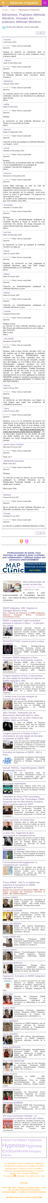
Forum (13, 10)
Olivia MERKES (10, 1021)
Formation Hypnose (26, 1140)
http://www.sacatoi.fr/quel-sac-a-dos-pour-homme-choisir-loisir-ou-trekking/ (24, 430)
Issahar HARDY (10, 897)
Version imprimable (31, 27)
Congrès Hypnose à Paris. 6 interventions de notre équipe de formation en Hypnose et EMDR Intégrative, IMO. (24, 678)
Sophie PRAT (9, 1008)
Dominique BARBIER (13, 1103)
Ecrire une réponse (14, 27)
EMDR (6, 1140)
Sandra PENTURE (11, 937)
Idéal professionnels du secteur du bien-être (34, 583)
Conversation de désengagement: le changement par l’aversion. (20, 863)
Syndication (20, 1176)
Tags (43, 1176)
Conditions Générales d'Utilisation (32, 1192)
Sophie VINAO (10, 950)
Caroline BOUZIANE (12, 910)
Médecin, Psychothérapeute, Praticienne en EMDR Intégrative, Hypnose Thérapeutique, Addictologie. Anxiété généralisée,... (29, 955)
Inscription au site (33, 1176)
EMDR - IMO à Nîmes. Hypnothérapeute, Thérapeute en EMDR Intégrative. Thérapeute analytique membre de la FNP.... (29, 1039)
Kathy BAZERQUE (12, 1047)
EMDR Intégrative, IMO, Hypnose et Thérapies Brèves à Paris (20, 609)
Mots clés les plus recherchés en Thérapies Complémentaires (24, 1189)
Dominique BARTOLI (13, 963)
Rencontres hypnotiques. (15, 783)
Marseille (24, 1183)
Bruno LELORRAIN (12, 923)
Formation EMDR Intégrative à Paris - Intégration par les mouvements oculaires (22, 658)
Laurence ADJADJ (11, 1089)
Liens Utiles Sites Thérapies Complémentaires (21, 1187)
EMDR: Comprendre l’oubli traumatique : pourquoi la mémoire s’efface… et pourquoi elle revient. (23, 623)
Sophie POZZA (10, 1074)
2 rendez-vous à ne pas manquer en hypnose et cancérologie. (20, 697)
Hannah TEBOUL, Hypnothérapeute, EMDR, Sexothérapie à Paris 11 (24, 769)
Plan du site (7, 1176)
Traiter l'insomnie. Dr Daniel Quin (18, 820)
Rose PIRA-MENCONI (13, 1061)
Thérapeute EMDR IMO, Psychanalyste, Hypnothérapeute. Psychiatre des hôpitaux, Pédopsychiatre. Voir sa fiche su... (29, 1108)
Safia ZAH (8, 994)
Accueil (5, 10)
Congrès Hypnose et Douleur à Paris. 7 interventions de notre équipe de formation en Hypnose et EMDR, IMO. (23, 736)
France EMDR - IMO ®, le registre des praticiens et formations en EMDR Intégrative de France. (21, 885)
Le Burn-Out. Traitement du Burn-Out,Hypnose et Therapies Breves (19, 834)
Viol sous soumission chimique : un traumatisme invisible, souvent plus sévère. (23, 1117)
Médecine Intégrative (24, 2)
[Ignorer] (6, 48)
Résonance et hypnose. (14, 849)
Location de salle (29, 587)
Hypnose (13, 1145)
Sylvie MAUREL (10, 1034)
